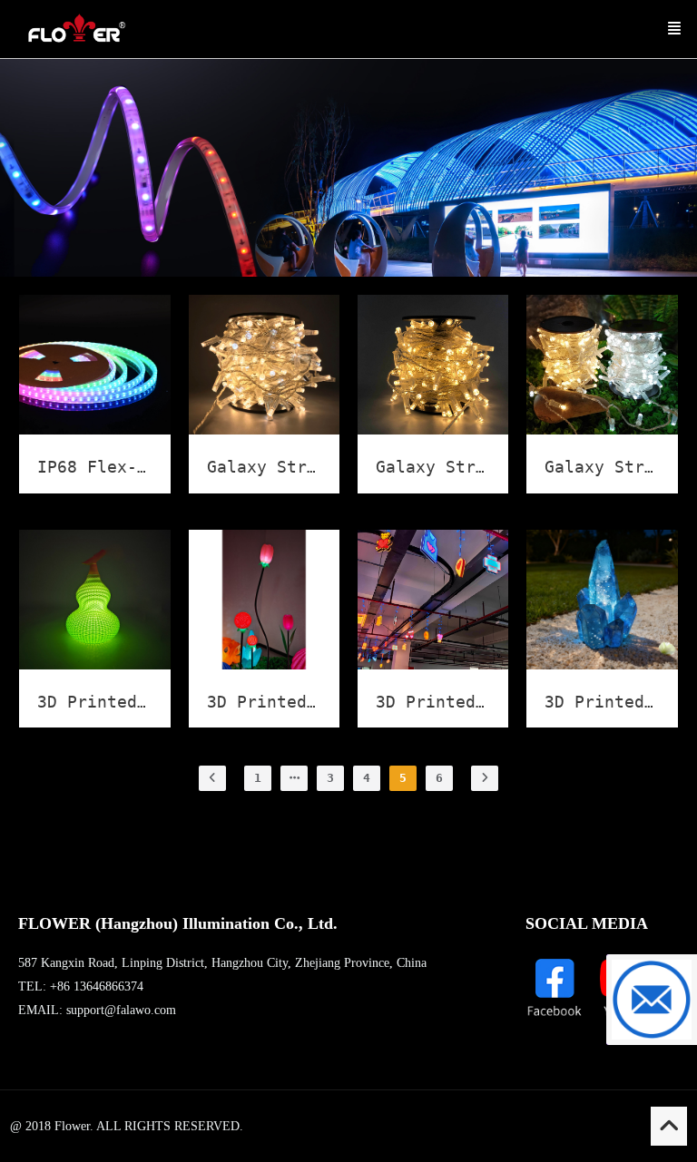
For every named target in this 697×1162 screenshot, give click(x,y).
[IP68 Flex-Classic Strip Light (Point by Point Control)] (94, 429)
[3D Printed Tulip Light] (264, 664)
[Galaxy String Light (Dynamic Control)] (264, 429)
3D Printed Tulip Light (317, 701)
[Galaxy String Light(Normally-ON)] (601, 429)
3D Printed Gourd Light (147, 701)
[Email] (652, 1000)
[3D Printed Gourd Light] (94, 664)
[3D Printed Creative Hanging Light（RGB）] (433, 664)
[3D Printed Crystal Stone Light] (601, 664)
